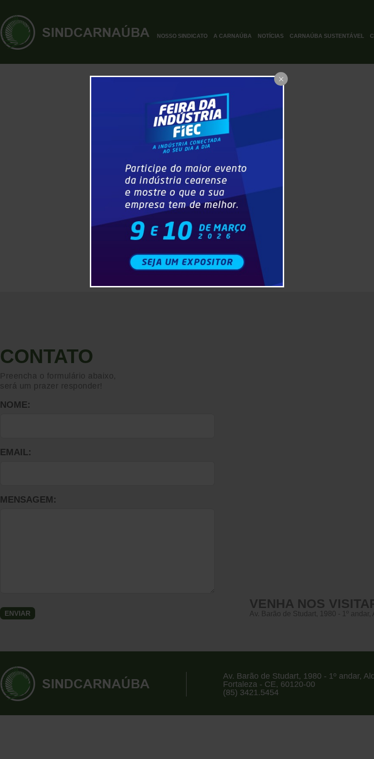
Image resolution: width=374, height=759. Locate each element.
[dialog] (187, 181)
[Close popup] (281, 79)
